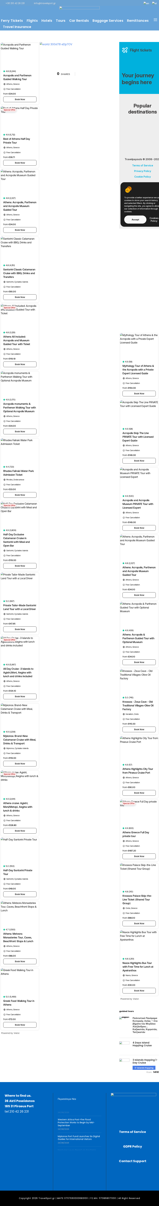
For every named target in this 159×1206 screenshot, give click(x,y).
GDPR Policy (132, 1146)
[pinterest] (117, 3)
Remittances (138, 20)
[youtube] (133, 3)
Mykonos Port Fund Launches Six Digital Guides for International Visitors (79, 1133)
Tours (61, 20)
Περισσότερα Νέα (67, 1099)
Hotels (46, 20)
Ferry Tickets (12, 20)
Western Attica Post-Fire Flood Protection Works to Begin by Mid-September (76, 1118)
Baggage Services (108, 20)
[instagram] (138, 3)
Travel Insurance (17, 27)
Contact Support (132, 1161)
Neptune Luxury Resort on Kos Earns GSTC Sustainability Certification (77, 1147)
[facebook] (102, 3)
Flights (32, 20)
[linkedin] (112, 3)
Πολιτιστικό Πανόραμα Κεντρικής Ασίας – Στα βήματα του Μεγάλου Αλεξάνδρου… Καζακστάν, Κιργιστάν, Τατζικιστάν (145, 1025)
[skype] (123, 3)
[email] (97, 3)
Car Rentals (79, 20)
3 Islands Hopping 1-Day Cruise (145, 1061)
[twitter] (128, 3)
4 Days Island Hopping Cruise (142, 1044)
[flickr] (107, 3)
